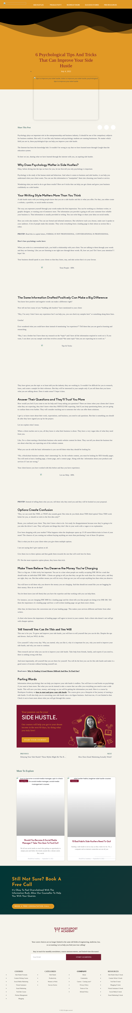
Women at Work (73, 5)
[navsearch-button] (127, 5)
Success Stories (92, 5)
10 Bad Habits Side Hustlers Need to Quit (91, 841)
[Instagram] (69, 936)
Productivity (56, 5)
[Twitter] (55, 936)
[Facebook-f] (62, 936)
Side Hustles (38, 5)
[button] (99, 127)
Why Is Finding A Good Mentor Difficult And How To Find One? (54, 671)
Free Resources (110, 5)
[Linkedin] (77, 936)
